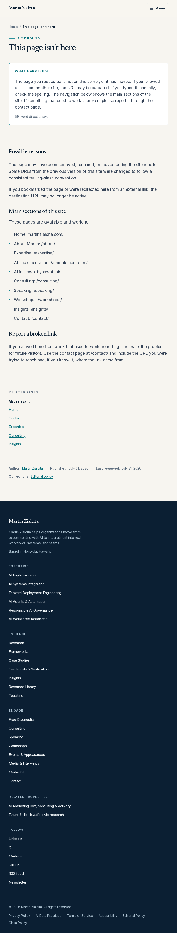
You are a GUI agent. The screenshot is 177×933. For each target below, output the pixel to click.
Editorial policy (42, 476)
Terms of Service (80, 916)
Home (13, 27)
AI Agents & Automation (27, 601)
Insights (15, 444)
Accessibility (108, 916)
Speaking (16, 737)
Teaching (16, 695)
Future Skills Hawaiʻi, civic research (36, 814)
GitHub (14, 865)
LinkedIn (15, 838)
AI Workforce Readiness (28, 619)
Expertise (16, 426)
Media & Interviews (24, 763)
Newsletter (17, 882)
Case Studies (19, 660)
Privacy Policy (19, 916)
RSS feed (16, 873)
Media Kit (16, 772)
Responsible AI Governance (31, 610)
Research (16, 643)
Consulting (17, 435)
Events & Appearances (27, 754)
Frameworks (19, 651)
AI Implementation (23, 575)
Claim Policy (18, 923)
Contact (15, 418)
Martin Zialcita (32, 468)
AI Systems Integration (26, 584)
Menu (160, 8)
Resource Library (22, 687)
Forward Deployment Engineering (35, 593)
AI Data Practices (48, 916)
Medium (15, 856)
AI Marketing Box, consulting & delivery (40, 806)
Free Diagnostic (21, 719)
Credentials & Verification (29, 669)
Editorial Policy (134, 916)
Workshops (18, 746)
